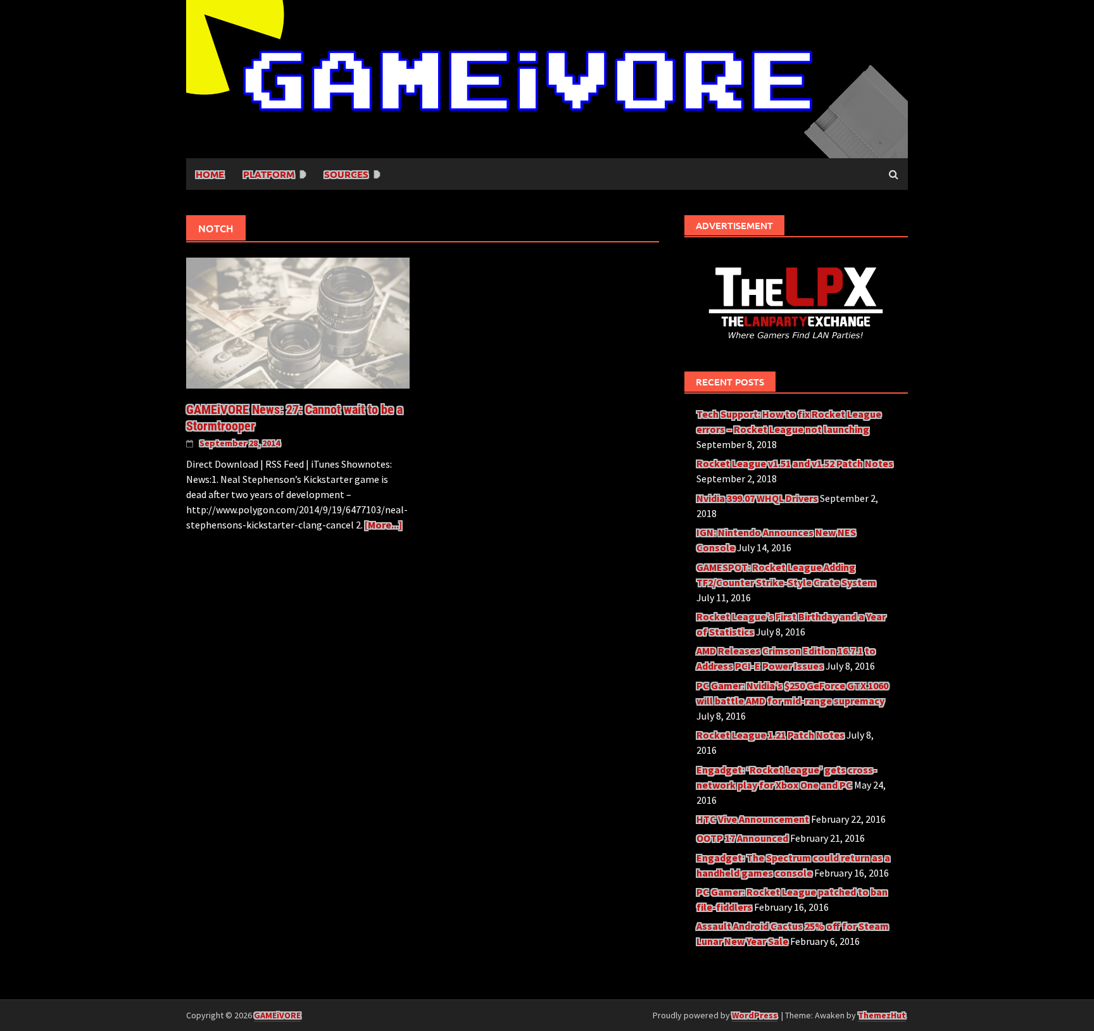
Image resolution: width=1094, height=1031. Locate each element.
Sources (346, 174)
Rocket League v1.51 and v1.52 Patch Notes (794, 463)
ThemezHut (882, 1015)
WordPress (754, 1015)
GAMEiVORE (277, 1015)
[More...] (383, 524)
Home (210, 174)
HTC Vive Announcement (752, 819)
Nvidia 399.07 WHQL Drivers (757, 498)
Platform (268, 174)
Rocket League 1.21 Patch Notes (770, 734)
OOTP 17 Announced (742, 838)
